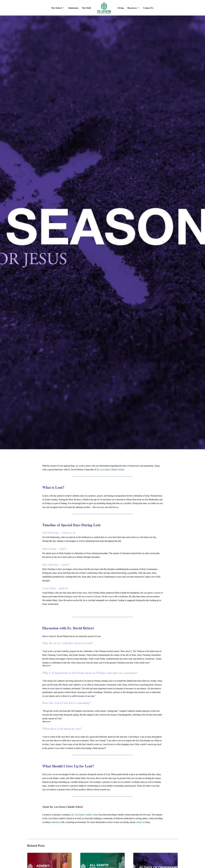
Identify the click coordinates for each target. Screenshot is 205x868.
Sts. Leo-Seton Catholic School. (111, 469)
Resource (46, 665)
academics (55, 822)
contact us (140, 822)
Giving (121, 8)
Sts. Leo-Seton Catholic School (85, 814)
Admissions (73, 8)
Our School (56, 8)
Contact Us (148, 8)
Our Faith (86, 8)
